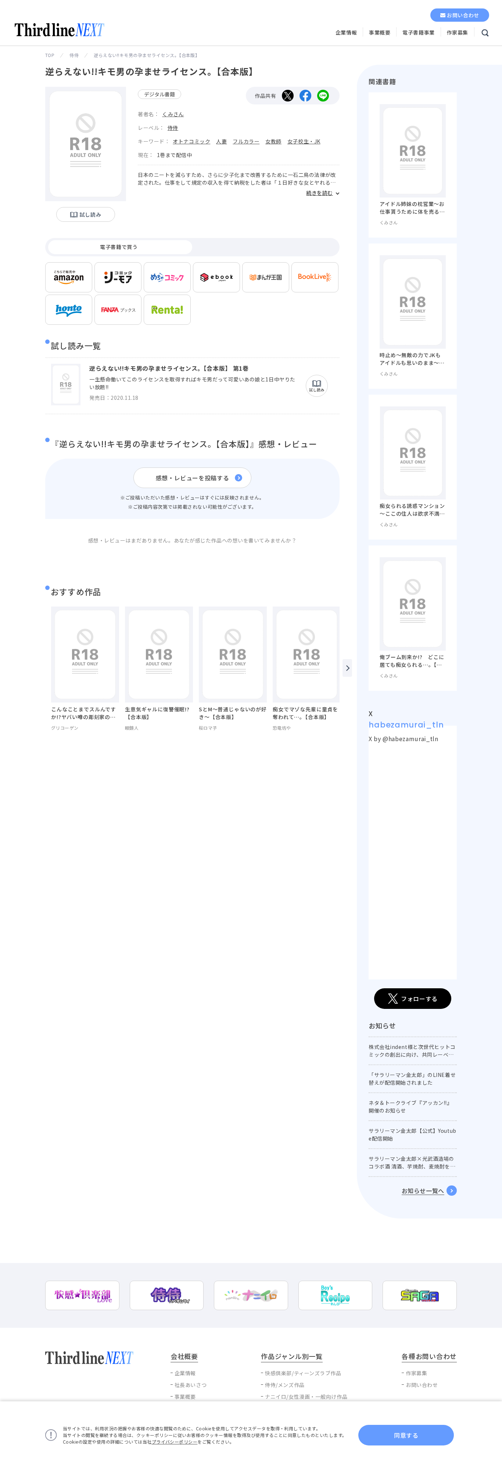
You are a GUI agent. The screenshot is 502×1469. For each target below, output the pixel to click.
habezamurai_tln (406, 724)
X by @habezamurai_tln (403, 738)
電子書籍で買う (118, 246)
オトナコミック (191, 141)
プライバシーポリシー (175, 1441)
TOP (49, 55)
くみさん (173, 114)
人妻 (221, 141)
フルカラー (246, 141)
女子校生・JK (303, 141)
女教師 (273, 141)
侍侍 (74, 55)
